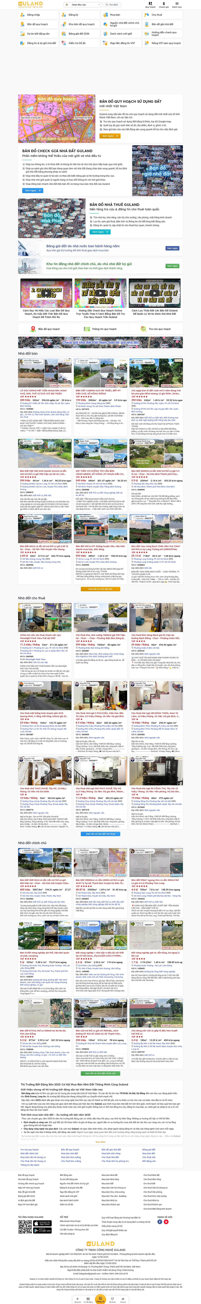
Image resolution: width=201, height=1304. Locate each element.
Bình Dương (25, 406)
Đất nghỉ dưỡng (146, 420)
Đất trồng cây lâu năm (164, 420)
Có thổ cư (29, 414)
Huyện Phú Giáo (55, 486)
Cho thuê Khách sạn (152, 1204)
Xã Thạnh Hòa (98, 1043)
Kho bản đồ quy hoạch (28, 1179)
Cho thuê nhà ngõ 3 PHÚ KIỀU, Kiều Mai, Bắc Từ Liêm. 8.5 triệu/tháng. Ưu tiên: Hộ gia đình (100, 715)
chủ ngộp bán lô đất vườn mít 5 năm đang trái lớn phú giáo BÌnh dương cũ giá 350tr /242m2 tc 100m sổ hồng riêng (156, 392)
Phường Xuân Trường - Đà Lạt (56, 965)
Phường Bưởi (155, 804)
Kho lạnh (93, 656)
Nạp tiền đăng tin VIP (69, 1192)
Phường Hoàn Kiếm (143, 648)
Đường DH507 (28, 483)
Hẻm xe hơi (94, 974)
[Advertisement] (100, 72)
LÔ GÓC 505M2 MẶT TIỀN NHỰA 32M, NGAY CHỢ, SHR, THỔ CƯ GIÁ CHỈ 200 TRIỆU (43, 392)
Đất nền (159, 417)
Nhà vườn (87, 977)
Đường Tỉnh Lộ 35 (30, 726)
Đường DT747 (140, 403)
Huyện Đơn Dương (101, 968)
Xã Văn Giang (28, 559)
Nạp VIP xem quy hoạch (29, 1188)
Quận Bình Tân (57, 651)
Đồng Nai (101, 403)
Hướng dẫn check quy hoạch (31, 1183)
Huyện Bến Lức (113, 1043)
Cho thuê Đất (149, 1183)
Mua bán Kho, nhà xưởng (113, 1192)
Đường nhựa (39, 412)
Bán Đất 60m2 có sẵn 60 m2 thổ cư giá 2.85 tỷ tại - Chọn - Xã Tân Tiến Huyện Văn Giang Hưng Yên (44, 548)
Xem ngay (172, 248)
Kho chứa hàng (116, 654)
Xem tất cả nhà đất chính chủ (100, 1073)
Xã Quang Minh (46, 726)
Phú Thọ (153, 483)
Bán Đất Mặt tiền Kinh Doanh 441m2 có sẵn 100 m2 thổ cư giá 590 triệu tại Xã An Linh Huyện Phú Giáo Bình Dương (43, 472)
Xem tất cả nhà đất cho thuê (100, 834)
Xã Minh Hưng (84, 406)
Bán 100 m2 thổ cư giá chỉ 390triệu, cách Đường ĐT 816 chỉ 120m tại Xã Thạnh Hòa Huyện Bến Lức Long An (98, 1032)
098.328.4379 (121, 1273)
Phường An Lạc (41, 648)
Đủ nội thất (97, 977)
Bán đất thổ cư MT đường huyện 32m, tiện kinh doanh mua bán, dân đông (100, 548)
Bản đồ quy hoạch (26, 1175)
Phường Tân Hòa (141, 483)
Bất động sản (66, 1175)
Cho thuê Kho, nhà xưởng (155, 1196)
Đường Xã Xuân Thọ (31, 965)
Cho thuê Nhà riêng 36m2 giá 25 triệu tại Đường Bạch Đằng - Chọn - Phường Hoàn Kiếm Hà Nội (156, 637)
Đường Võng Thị (141, 801)
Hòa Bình (170, 486)
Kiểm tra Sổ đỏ (66, 1204)
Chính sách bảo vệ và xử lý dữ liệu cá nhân (79, 1225)
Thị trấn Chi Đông (47, 729)
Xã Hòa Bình (139, 486)
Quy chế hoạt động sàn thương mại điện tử (121, 1217)
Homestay (108, 977)
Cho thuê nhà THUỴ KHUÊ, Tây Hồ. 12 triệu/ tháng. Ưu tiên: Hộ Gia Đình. (43, 790)
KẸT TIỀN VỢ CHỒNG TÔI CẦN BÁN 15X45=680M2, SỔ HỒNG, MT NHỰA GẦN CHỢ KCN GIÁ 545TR (100, 472)
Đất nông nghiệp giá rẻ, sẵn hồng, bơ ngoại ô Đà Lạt (155, 954)
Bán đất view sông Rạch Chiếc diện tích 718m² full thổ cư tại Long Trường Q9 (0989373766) (155, 548)
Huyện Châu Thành (43, 896)
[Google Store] (42, 1230)
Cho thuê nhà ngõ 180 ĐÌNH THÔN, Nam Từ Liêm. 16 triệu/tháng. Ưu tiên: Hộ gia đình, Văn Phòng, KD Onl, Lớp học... (156, 715)
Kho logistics (82, 656)
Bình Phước (116, 406)
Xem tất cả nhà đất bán (100, 589)
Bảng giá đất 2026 (26, 1196)
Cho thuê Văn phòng (152, 1192)
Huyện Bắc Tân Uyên (168, 409)
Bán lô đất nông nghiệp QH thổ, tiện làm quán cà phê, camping (44, 954)
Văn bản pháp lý (67, 1234)
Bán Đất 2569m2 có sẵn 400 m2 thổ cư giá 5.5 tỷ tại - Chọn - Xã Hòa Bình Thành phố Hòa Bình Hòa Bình (155, 472)
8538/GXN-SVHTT (106, 1260)
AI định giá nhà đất (26, 1200)
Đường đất (53, 980)
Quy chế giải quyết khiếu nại (114, 1230)
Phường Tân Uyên (155, 403)
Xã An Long (41, 483)
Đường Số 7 (27, 648)
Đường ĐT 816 (84, 1043)
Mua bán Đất (107, 1183)
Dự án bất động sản (69, 1179)
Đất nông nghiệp (107, 492)
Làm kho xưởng (33, 1055)
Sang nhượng (60, 982)
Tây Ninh (38, 893)
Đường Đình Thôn (142, 726)
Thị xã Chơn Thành (101, 406)
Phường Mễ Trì (157, 729)
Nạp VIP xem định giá (28, 1204)
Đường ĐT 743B (29, 403)
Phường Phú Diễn (102, 726)
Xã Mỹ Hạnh (155, 1043)
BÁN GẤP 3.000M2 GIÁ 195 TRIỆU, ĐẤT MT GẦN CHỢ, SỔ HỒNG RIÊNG (98, 392)
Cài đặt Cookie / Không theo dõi (74, 1229)
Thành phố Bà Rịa (155, 896)
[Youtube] (166, 1221)
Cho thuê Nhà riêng (152, 1179)
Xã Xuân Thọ (48, 971)
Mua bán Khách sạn (111, 1204)
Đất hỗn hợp (94, 902)
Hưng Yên (40, 559)
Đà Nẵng (105, 648)
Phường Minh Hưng (87, 403)
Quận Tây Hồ (168, 804)
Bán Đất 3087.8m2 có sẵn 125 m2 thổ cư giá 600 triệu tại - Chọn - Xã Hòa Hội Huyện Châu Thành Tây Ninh (44, 882)
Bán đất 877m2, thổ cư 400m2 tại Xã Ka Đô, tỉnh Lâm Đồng (43, 1032)
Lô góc (40, 985)
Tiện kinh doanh (42, 414)
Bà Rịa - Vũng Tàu (172, 896)
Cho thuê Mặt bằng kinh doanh (157, 1209)
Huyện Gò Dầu (99, 896)
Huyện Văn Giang (42, 562)
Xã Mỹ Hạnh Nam (157, 1046)
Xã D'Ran (82, 965)
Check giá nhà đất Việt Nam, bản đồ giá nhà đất (100, 342)
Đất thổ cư (149, 417)
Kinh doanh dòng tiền (55, 412)
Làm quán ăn (47, 982)
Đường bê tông (40, 980)
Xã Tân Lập (152, 409)
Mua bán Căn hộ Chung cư (114, 1188)
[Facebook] (159, 1221)
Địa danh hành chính (69, 1200)
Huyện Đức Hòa (174, 1046)
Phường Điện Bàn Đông (89, 648)
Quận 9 (157, 562)
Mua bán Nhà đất (110, 1175)
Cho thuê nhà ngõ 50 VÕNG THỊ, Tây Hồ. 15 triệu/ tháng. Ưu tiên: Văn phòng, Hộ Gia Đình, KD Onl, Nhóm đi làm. (156, 790)
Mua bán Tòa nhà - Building (114, 1196)
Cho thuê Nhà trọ (151, 1200)
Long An (135, 1049)
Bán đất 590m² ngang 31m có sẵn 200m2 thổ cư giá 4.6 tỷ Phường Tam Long (155, 882)
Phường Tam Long (142, 893)
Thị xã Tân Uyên (62, 403)
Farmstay (118, 977)
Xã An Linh (41, 486)
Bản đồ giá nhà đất (26, 1192)
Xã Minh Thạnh (85, 483)
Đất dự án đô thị (112, 904)
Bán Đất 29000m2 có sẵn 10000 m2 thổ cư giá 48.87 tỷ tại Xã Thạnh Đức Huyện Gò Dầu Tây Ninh (100, 882)
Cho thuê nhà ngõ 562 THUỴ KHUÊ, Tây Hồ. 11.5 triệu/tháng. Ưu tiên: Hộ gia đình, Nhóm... (100, 790)
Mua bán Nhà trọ (109, 1200)
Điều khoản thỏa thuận (70, 1221)
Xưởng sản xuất (105, 656)
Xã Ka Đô (26, 1043)
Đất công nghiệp (96, 904)
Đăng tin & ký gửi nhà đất (71, 1188)
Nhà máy (93, 654)
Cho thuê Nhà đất (151, 1175)
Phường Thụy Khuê (49, 804)
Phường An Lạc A (42, 651)
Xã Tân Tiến (27, 562)
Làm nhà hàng (57, 414)
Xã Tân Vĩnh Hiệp (46, 403)
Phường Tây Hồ (47, 801)
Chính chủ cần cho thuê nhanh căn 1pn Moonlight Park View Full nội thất (40, 637)
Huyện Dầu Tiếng (101, 486)
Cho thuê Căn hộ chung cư (155, 1188)
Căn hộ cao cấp (40, 662)
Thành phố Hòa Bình (155, 486)
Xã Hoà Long (140, 896)
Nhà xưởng (103, 654)
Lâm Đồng (25, 968)
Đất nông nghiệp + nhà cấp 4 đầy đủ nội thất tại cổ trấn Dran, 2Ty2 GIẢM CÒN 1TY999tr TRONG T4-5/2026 (100, 954)
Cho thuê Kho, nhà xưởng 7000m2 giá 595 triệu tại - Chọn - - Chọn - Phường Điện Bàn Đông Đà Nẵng (100, 637)
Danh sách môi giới (68, 1196)
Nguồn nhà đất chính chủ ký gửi (74, 1183)
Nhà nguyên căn (152, 654)
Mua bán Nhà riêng (110, 1179)
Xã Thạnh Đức (84, 893)
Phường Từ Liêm (158, 726)
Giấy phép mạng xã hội (112, 1226)
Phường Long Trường (143, 559)
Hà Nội (156, 648)
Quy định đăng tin (110, 1234)
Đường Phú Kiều (85, 726)
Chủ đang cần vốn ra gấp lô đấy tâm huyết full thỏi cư (154, 1032)
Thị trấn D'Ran (85, 968)
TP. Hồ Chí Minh (172, 403)
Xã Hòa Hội (27, 893)
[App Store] (42, 1223)
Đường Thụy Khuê (30, 801)
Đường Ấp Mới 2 (141, 1043)
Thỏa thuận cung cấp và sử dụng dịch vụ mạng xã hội (126, 1222)
